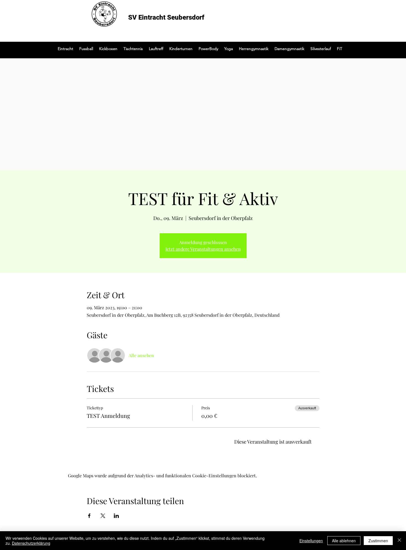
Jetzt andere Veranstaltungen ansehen (203, 249)
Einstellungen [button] (311, 540)
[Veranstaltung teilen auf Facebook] (89, 516)
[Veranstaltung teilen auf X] (103, 516)
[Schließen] (399, 541)
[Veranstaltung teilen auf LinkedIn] (116, 516)
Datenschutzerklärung (31, 543)
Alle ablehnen (344, 540)
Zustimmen (378, 540)
